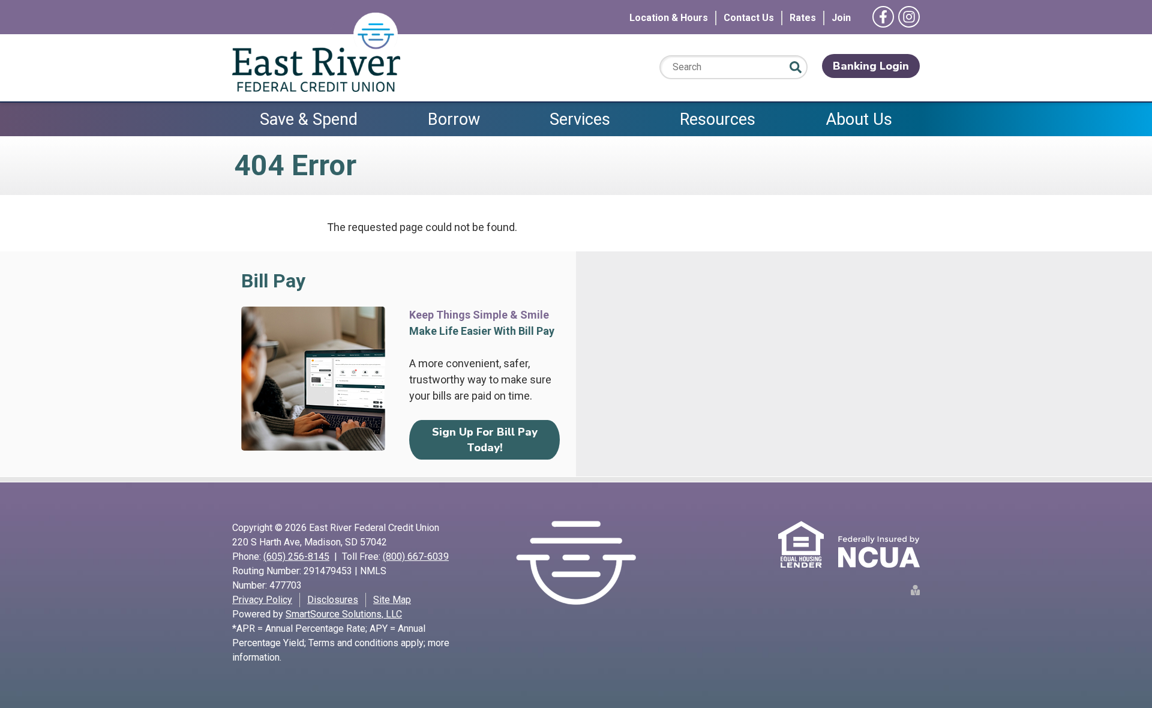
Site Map (392, 599)
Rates (803, 17)
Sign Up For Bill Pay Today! (485, 440)
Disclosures (332, 599)
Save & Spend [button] (309, 119)
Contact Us (749, 17)
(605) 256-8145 (296, 556)
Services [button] (580, 119)
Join (841, 17)
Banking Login (871, 66)
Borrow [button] (454, 119)
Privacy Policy (262, 599)
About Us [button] (859, 119)
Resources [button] (717, 119)
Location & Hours (668, 17)
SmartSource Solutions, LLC (344, 614)
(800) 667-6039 (416, 556)
